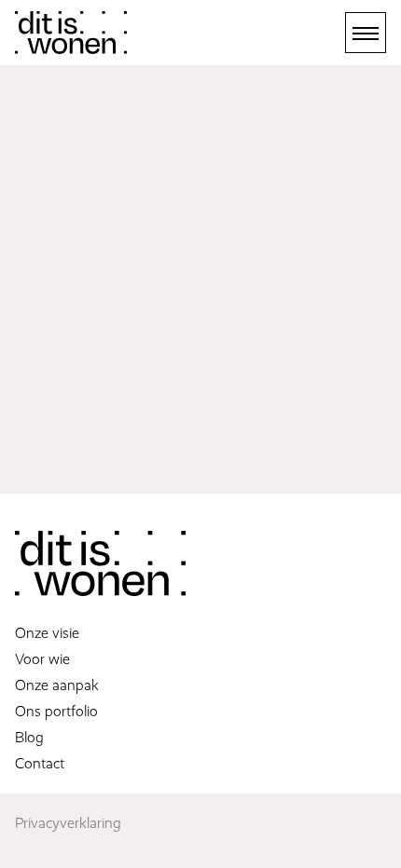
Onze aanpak (57, 685)
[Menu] (365, 32)
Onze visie (47, 633)
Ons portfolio (56, 711)
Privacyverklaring (68, 823)
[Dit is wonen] (71, 32)
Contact (39, 763)
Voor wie (42, 659)
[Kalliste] (100, 563)
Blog (29, 737)
